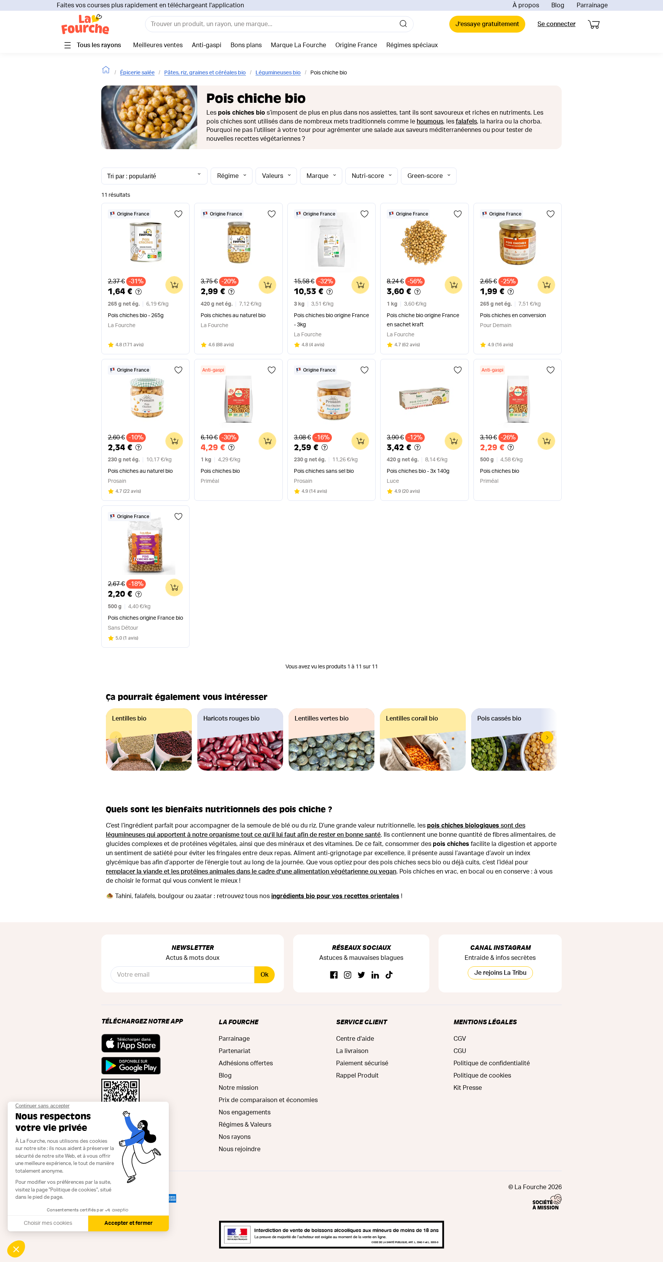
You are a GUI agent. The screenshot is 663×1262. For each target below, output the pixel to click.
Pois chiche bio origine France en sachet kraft (423, 320)
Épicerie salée (137, 73)
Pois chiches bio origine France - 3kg (331, 320)
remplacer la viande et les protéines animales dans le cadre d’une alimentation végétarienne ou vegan (251, 872)
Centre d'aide (355, 1039)
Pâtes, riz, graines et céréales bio (205, 73)
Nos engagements (244, 1112)
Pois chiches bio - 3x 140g (418, 471)
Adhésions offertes (246, 1063)
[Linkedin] (375, 975)
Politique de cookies (482, 1076)
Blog (557, 5)
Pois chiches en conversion (513, 315)
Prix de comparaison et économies (268, 1100)
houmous (430, 121)
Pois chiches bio (220, 471)
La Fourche (238, 1021)
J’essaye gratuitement (487, 24)
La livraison (352, 1051)
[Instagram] (348, 975)
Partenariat (235, 1051)
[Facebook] (334, 975)
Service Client (361, 1021)
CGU (460, 1051)
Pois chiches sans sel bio (324, 471)
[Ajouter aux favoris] (178, 214)
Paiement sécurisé (362, 1063)
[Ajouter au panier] (174, 284)
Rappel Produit (357, 1076)
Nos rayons (235, 1137)
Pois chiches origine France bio (145, 618)
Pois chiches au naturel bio (233, 315)
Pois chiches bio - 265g (135, 315)
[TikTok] (389, 975)
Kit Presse (468, 1088)
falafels (466, 121)
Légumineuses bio (278, 73)
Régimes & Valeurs (245, 1125)
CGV (460, 1039)
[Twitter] (361, 975)
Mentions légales (485, 1021)
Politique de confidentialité (492, 1063)
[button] (547, 737)
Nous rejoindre (240, 1149)
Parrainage (592, 5)
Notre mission (238, 1088)
